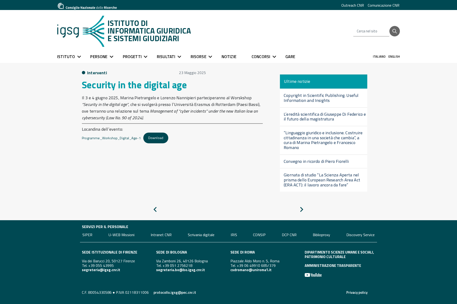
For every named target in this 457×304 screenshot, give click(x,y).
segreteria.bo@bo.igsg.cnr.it (180, 270)
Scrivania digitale (201, 235)
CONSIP (259, 235)
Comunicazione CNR (383, 5)
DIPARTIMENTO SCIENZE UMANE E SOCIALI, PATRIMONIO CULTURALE (339, 254)
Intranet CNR (161, 235)
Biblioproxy (321, 235)
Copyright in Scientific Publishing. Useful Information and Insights (321, 98)
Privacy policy (357, 292)
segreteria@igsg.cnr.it (101, 270)
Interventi (97, 73)
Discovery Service (360, 235)
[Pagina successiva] (301, 210)
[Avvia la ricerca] (394, 31)
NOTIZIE (229, 57)
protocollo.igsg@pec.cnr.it (175, 292)
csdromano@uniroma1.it (251, 270)
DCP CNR (289, 235)
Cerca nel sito (367, 31)
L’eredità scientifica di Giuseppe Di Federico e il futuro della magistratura (325, 116)
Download (155, 137)
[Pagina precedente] (155, 210)
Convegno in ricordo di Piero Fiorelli (316, 161)
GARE (290, 57)
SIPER (87, 235)
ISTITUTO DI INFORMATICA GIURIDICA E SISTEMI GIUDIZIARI (149, 30)
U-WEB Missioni (121, 235)
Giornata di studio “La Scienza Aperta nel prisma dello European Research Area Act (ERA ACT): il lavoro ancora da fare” (322, 180)
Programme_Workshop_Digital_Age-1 (111, 137)
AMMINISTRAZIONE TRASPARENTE (333, 265)
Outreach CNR (352, 5)
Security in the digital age (134, 85)
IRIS (234, 235)
